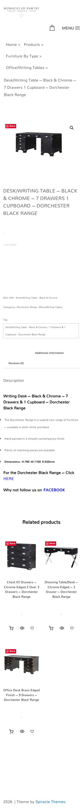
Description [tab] (16, 353)
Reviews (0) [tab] (16, 363)
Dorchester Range (27, 307)
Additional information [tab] (49, 353)
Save (12, 126)
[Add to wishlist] (32, 628)
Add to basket (23, 261)
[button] (72, 128)
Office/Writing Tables (50, 307)
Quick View (22, 628)
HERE (8, 479)
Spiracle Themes (51, 801)
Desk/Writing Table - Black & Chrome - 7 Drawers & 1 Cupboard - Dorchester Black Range (36, 331)
